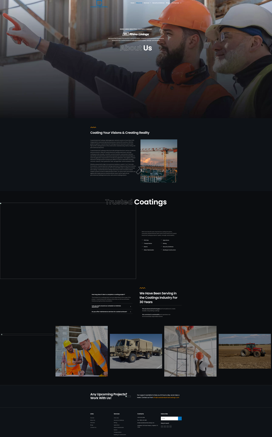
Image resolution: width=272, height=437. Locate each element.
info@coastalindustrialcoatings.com (166, 397)
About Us (139, 3)
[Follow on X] (165, 426)
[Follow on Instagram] (168, 426)
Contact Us (175, 3)
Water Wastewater (119, 427)
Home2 (92, 418)
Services (146, 3)
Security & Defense (158, 3)
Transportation (117, 432)
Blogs (168, 3)
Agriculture (116, 425)
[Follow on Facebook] (162, 426)
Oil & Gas (116, 418)
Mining (115, 422)
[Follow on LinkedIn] (170, 426)
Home (132, 3)
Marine (115, 430)
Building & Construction (120, 434)
